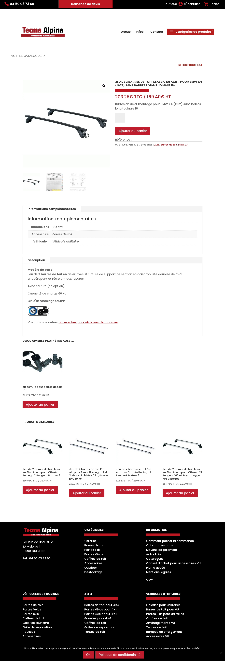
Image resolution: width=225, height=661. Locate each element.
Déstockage (93, 572)
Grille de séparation (37, 627)
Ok (88, 655)
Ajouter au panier (132, 131)
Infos (139, 32)
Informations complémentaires (52, 209)
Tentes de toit (94, 632)
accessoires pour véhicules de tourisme (88, 322)
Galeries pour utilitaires (163, 605)
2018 (156, 144)
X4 (186, 144)
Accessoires (93, 563)
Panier (214, 3)
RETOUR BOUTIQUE (190, 65)
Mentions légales (158, 572)
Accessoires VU (157, 636)
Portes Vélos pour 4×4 (101, 609)
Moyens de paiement (161, 550)
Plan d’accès (155, 568)
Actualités (153, 554)
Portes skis (92, 550)
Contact (156, 32)
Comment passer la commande (170, 541)
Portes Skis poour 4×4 (100, 614)
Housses (29, 632)
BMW (181, 144)
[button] (104, 86)
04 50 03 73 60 (22, 3)
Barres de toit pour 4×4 (101, 605)
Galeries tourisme (36, 623)
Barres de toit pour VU (162, 609)
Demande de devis (85, 4)
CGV (149, 579)
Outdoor (90, 568)
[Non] (221, 652)
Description (36, 260)
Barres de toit (169, 144)
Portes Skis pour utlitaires (165, 614)
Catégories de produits (193, 32)
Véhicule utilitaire (65, 241)
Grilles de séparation (99, 627)
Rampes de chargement (164, 632)
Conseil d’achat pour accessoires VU (173, 563)
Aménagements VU (160, 623)
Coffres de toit (95, 559)
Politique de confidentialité (120, 655)
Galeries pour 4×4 (97, 618)
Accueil (126, 32)
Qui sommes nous (159, 545)
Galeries (90, 541)
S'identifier (192, 3)
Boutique (170, 3)
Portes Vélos (93, 554)
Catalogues (155, 559)
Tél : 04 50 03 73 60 (37, 558)
